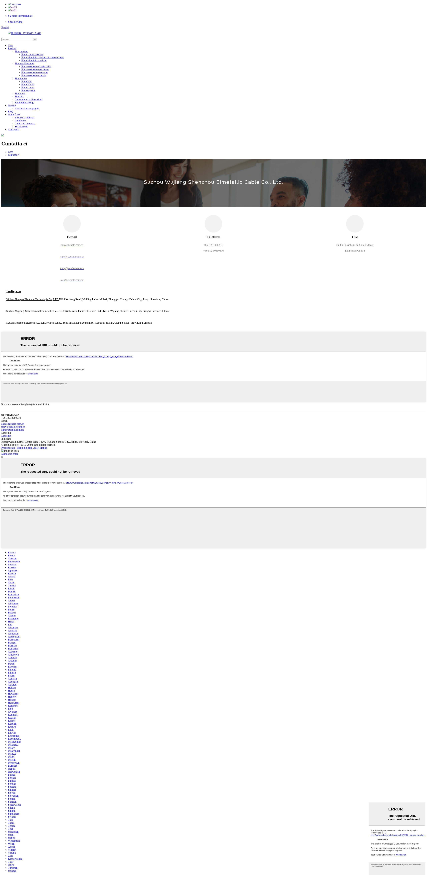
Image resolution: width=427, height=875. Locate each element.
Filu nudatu (21, 78)
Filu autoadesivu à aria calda (36, 66)
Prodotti (12, 48)
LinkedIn (6, 435)
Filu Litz (19, 96)
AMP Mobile (40, 447)
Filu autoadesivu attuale (33, 75)
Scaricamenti (21, 126)
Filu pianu (20, 93)
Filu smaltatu (21, 51)
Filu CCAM (27, 84)
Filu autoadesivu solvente (34, 72)
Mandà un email (9, 453)
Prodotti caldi (8, 447)
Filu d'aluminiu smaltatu (34, 60)
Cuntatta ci (13, 129)
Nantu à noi (14, 114)
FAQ (10, 111)
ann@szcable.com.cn (12, 429)
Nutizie (12, 105)
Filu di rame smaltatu (32, 54)
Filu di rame (27, 87)
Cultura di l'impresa (25, 123)
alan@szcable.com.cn (12, 423)
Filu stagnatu (28, 90)
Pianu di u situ (24, 447)
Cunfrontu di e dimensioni (28, 99)
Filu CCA (26, 81)
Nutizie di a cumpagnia (27, 108)
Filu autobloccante (24, 63)
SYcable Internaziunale (20, 15)
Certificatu (20, 120)
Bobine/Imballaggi (24, 102)
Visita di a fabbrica (24, 117)
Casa (10, 45)
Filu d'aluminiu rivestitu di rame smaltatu (42, 57)
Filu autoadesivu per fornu (35, 69)
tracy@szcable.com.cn (13, 426)
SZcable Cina (15, 21)
